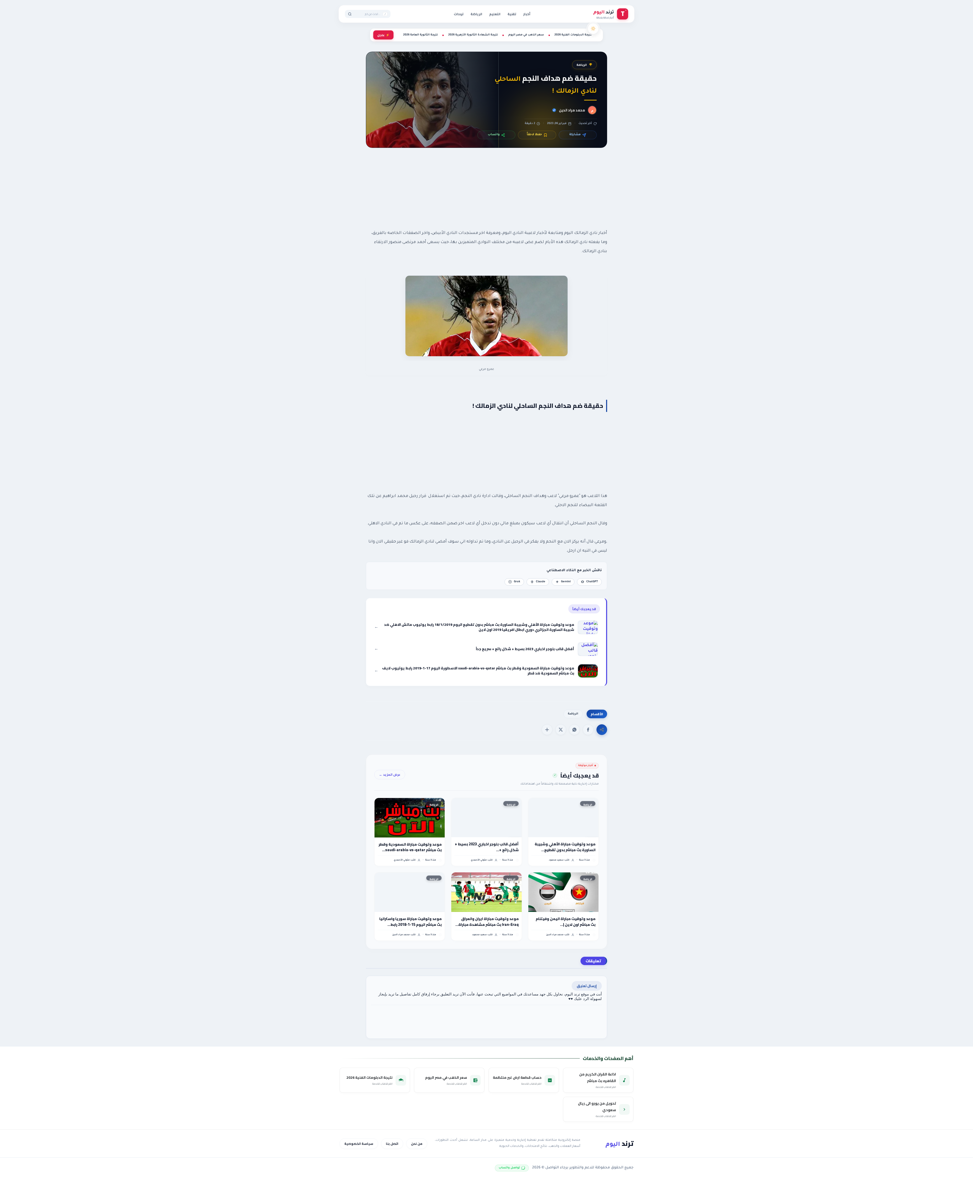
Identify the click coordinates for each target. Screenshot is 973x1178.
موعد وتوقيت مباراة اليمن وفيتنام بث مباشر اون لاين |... (565, 921)
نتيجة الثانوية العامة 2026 (420, 34)
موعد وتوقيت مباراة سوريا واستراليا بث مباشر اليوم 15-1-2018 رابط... (410, 921)
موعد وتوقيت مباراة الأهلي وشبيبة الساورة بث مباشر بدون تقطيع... (565, 847)
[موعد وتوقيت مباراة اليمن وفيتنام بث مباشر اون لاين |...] (563, 892)
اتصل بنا (392, 1144)
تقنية (512, 14)
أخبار (526, 14)
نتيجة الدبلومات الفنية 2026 (573, 34)
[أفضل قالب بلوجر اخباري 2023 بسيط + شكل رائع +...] (486, 817)
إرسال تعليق (587, 986)
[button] (588, 729)
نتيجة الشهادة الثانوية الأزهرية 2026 (473, 34)
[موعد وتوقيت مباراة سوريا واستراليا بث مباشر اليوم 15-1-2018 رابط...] (410, 892)
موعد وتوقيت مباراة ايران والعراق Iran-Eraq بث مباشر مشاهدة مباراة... (486, 921)
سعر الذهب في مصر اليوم (526, 34)
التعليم (494, 14)
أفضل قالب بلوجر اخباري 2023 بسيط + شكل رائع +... (486, 847)
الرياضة (476, 14)
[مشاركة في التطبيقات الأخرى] (547, 729)
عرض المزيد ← (389, 774)
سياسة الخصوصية (358, 1144)
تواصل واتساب (509, 1167)
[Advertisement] (486, 194)
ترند (619, 1143)
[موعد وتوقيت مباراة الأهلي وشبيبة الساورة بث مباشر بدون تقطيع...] (563, 817)
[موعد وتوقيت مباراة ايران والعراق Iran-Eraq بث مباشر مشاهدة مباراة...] (486, 892)
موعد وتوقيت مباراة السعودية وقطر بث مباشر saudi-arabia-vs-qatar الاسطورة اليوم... (410, 847)
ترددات (458, 14)
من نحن (416, 1144)
